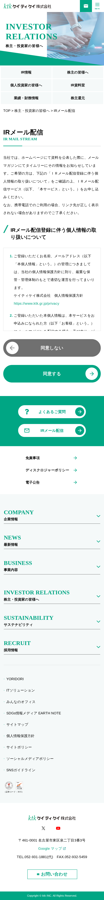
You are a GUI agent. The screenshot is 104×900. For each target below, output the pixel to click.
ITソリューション (21, 690)
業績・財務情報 (26, 98)
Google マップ (50, 848)
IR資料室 (78, 85)
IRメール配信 (52, 430)
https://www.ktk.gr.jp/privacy (36, 303)
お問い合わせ (54, 874)
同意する (52, 373)
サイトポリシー (20, 747)
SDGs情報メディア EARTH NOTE (34, 713)
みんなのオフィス (22, 702)
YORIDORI (16, 679)
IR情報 (26, 72)
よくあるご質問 (52, 412)
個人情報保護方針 (21, 736)
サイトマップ (18, 724)
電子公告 (33, 482)
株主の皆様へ (78, 72)
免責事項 (33, 458)
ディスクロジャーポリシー (47, 470)
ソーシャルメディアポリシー (31, 759)
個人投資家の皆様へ (26, 85)
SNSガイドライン (21, 770)
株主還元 (78, 98)
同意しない (52, 347)
